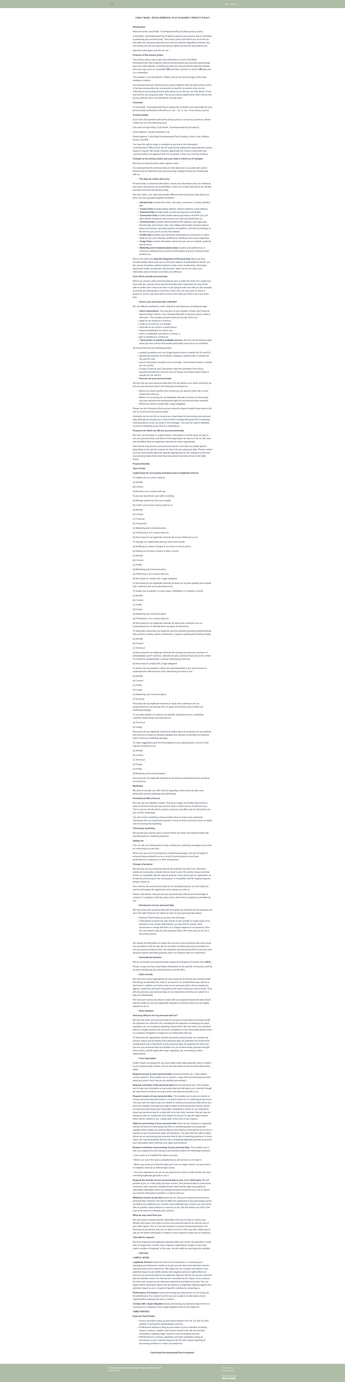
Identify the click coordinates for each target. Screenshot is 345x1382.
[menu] (229, 4)
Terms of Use (227, 1368)
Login (226, 4)
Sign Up (233, 4)
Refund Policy (114, 1370)
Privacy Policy (228, 1370)
